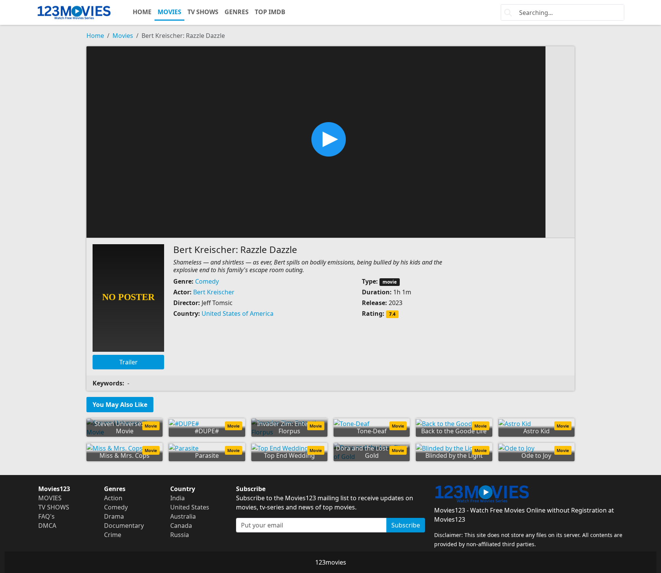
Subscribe (405, 525)
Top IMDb (270, 12)
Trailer (128, 362)
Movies (122, 35)
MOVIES (169, 12)
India (177, 498)
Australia (183, 516)
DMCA (47, 525)
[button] (330, 141)
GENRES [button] (237, 12)
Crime (112, 535)
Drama (114, 516)
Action (113, 498)
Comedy (207, 281)
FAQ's (46, 516)
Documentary (124, 525)
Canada (181, 525)
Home (95, 35)
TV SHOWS (202, 12)
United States (189, 507)
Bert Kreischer (213, 292)
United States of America (238, 313)
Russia (179, 535)
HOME (142, 12)
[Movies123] (74, 12)
